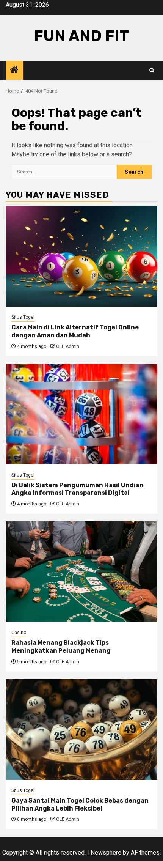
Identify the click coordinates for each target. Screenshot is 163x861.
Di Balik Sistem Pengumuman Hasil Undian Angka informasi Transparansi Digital (77, 489)
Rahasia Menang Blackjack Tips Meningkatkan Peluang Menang (61, 646)
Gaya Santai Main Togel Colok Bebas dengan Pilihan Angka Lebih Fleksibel (80, 804)
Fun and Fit (81, 36)
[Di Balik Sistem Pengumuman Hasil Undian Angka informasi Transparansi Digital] (81, 414)
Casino (18, 632)
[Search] (152, 70)
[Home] (14, 70)
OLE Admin (67, 346)
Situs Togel (22, 317)
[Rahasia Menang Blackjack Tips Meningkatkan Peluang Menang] (81, 571)
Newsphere (106, 852)
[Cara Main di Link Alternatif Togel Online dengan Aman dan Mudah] (81, 256)
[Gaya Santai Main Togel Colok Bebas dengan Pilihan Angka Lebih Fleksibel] (81, 729)
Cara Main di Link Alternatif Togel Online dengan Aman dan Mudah (75, 331)
